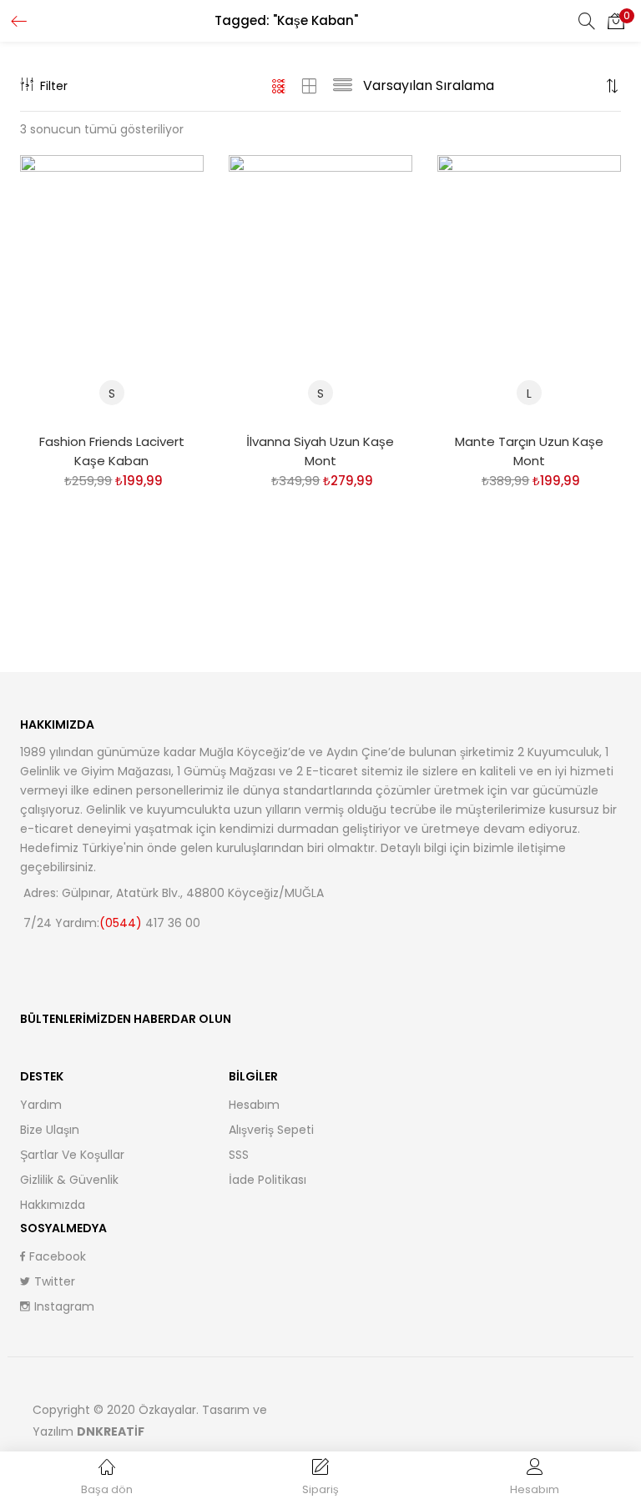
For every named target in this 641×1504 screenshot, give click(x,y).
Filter (54, 86)
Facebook (57, 1256)
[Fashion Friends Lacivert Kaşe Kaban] (112, 286)
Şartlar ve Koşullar (72, 1154)
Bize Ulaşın (49, 1129)
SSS (239, 1154)
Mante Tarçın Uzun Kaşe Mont (529, 451)
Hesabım (254, 1104)
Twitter (54, 1281)
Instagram (64, 1306)
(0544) (122, 923)
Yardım (41, 1104)
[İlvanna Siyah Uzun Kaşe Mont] (320, 286)
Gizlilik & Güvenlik (69, 1179)
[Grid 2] (309, 85)
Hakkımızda (52, 1204)
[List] (342, 85)
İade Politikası (267, 1179)
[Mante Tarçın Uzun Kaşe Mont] (529, 286)
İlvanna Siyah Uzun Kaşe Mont (320, 451)
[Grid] (279, 85)
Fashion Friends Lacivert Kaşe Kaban (111, 451)
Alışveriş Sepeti (271, 1129)
